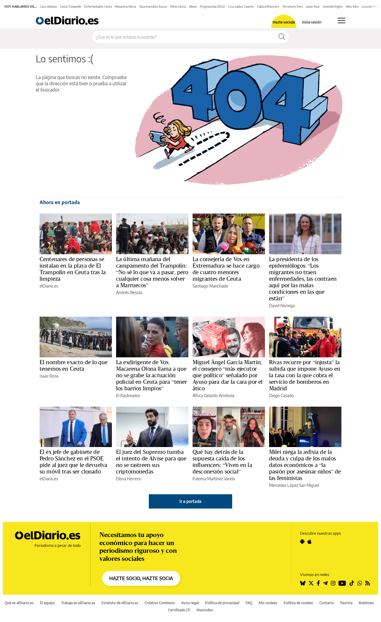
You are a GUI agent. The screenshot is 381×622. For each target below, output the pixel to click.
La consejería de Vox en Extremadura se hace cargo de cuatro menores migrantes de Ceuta (226, 268)
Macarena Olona (125, 6)
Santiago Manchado (210, 285)
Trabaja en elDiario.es (78, 603)
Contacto (326, 603)
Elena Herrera (128, 478)
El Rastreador (128, 395)
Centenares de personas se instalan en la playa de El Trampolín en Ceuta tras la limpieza (73, 268)
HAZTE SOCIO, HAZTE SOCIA (141, 578)
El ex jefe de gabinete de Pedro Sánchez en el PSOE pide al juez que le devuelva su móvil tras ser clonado (73, 461)
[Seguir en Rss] (367, 583)
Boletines (366, 603)
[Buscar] (282, 37)
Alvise (193, 6)
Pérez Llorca (178, 6)
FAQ (249, 603)
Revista (346, 603)
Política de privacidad (222, 603)
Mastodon (204, 610)
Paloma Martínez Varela (214, 478)
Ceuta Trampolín (70, 6)
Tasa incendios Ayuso (153, 6)
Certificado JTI (179, 610)
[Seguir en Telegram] (325, 583)
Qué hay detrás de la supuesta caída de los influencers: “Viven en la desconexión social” (222, 461)
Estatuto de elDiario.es (120, 603)
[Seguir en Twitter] (311, 583)
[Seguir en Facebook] (318, 583)
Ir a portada (190, 501)
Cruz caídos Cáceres (241, 6)
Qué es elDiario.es (19, 603)
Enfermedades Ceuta (98, 6)
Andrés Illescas (129, 292)
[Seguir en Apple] (309, 541)
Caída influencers (268, 6)
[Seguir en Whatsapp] (359, 583)
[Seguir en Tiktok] (352, 583)
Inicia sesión (311, 22)
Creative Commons (160, 603)
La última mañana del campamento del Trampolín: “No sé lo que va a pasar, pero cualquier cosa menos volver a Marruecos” (152, 272)
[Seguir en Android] (302, 541)
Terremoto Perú (292, 6)
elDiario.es (49, 285)
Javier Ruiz (313, 6)
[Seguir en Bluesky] (302, 583)
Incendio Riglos (333, 6)
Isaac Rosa (49, 375)
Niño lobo (352, 6)
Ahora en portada (60, 202)
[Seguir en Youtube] (342, 583)
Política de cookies (298, 603)
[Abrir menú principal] (341, 20)
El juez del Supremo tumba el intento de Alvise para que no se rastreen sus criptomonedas (151, 461)
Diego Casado (281, 395)
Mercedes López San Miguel (294, 485)
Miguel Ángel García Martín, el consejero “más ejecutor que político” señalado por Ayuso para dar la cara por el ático (228, 375)
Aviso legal (190, 603)
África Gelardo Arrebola (213, 395)
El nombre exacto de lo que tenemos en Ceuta (73, 365)
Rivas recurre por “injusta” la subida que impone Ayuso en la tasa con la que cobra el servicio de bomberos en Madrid (304, 375)
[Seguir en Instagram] (333, 583)
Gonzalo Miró (371, 6)
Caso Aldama (48, 6)
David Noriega (282, 305)
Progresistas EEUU (212, 6)
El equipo (47, 603)
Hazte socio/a (284, 22)
